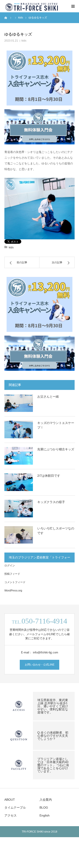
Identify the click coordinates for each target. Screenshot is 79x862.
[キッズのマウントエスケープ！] (18, 429)
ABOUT (9, 799)
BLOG (44, 807)
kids (24, 40)
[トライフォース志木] (31, 6)
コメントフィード (14, 582)
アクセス (10, 815)
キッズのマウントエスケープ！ (55, 425)
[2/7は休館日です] (18, 482)
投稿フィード (12, 573)
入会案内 (46, 799)
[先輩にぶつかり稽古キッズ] (18, 456)
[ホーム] (5, 18)
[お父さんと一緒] (18, 403)
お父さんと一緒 (48, 396)
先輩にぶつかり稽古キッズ (55, 449)
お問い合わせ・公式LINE (39, 664)
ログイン (9, 565)
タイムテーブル (15, 807)
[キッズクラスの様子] (18, 508)
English (45, 815)
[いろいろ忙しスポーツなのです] (18, 535)
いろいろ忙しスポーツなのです (55, 531)
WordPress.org (13, 590)
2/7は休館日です (48, 475)
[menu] (73, 6)
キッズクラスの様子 (51, 502)
